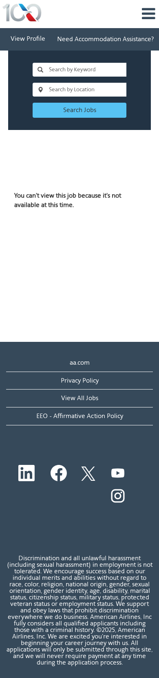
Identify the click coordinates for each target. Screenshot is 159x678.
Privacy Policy (80, 380)
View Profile (28, 39)
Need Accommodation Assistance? (105, 39)
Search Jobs (79, 110)
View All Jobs (79, 398)
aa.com (80, 362)
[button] (106, 14)
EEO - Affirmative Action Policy (79, 416)
